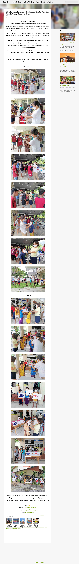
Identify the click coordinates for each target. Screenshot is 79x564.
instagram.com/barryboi (30, 510)
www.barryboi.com (29, 509)
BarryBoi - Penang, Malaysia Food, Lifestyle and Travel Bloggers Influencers (28, 2)
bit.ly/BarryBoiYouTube (29, 512)
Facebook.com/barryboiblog (30, 507)
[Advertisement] (28, 551)
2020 (40, 515)
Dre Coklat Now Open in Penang (65, 85)
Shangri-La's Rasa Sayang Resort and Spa (13, 528)
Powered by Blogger (40, 562)
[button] (6, 18)
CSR (43, 515)
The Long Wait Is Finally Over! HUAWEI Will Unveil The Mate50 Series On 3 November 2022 (67, 64)
